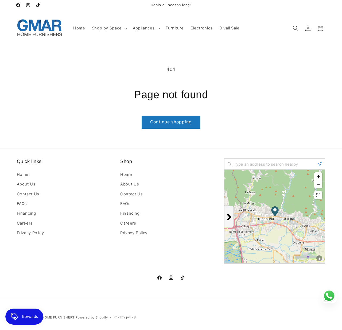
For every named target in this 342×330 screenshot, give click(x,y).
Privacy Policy (30, 232)
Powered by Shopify (92, 317)
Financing (26, 213)
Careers (25, 223)
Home (23, 174)
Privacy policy (125, 317)
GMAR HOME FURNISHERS (52, 317)
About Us (26, 184)
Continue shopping (171, 121)
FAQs (22, 203)
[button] (108, 28)
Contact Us (28, 193)
